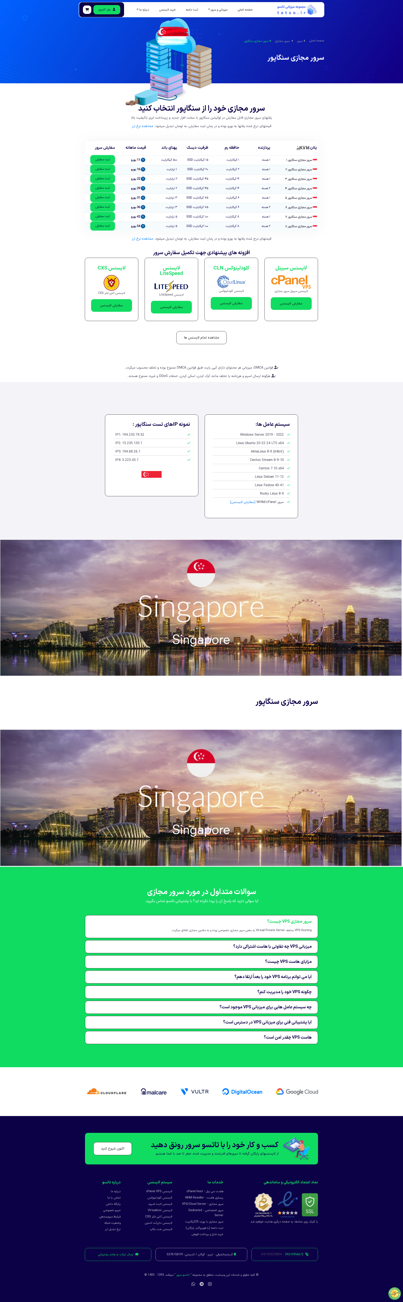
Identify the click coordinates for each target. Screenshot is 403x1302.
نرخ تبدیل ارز (113, 1229)
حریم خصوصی (112, 1210)
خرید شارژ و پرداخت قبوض (207, 1234)
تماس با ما (114, 1198)
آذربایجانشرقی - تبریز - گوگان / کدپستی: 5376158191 (200, 1254)
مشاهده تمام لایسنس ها (201, 337)
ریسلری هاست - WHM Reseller (204, 1198)
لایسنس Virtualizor (160, 1210)
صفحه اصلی (245, 10)
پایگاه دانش (113, 1204)
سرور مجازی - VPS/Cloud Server (202, 1204)
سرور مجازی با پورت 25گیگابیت (204, 1222)
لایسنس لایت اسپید (160, 1204)
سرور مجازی (282, 41)
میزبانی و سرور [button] (219, 10)
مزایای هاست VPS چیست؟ (288, 962)
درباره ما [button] (144, 10)
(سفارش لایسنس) (242, 502)
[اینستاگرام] (210, 1284)
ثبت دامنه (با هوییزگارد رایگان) (204, 1228)
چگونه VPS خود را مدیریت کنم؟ (284, 992)
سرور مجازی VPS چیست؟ (289, 921)
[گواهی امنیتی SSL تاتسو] (310, 1204)
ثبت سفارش (102, 159)
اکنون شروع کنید (112, 1148)
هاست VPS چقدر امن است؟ (288, 1037)
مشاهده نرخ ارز (142, 126)
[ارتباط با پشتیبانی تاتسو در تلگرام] (202, 1284)
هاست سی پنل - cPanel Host (205, 1191)
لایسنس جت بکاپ (161, 1229)
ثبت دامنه (192, 10)
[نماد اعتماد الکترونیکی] (288, 1204)
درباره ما (116, 1191)
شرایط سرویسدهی (110, 1216)
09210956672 (294, 1254)
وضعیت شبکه (112, 1223)
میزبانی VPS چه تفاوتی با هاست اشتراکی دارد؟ (272, 947)
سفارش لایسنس (291, 303)
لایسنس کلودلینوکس (159, 1198)
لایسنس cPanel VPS (159, 1191)
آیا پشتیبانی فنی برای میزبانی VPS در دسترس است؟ (267, 1022)
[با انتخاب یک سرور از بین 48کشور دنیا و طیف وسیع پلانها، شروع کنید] (87, 9)
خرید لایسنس (167, 10)
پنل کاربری (105, 9)
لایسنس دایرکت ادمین (158, 1223)
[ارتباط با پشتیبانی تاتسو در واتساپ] (193, 1284)
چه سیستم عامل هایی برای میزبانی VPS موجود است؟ (266, 1007)
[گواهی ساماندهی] (263, 1204)
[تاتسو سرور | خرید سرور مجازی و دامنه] (297, 10)
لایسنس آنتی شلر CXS (158, 1216)
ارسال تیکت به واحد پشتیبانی (116, 1254)
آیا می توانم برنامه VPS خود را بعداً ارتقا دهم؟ (273, 977)
